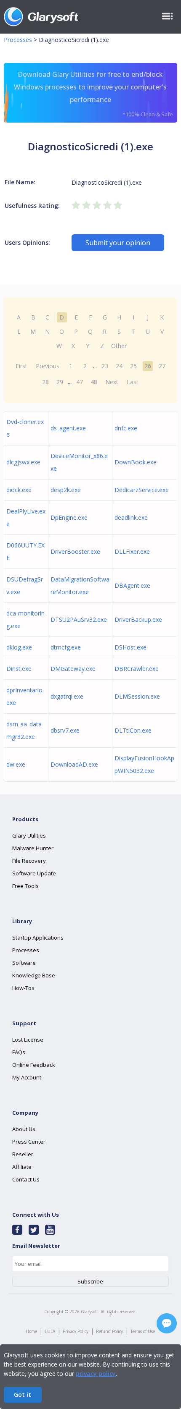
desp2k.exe (66, 490)
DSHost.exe (130, 647)
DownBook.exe (135, 462)
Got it (22, 1395)
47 (79, 382)
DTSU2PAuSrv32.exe (79, 619)
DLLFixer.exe (132, 551)
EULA (50, 1331)
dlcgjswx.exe (23, 462)
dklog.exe (19, 647)
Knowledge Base (33, 975)
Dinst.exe (19, 669)
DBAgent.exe (132, 585)
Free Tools (25, 886)
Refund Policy (109, 1331)
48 (93, 382)
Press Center (28, 1141)
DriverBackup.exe (138, 619)
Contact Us (26, 1179)
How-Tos (23, 988)
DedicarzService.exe (141, 490)
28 (45, 382)
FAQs (18, 1052)
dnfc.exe (125, 428)
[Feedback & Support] (167, 1323)
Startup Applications (38, 937)
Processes (18, 40)
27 (162, 366)
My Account (26, 1077)
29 (59, 382)
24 (119, 366)
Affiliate (22, 1167)
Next (111, 382)
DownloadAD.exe (74, 764)
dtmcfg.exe (66, 647)
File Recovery (29, 860)
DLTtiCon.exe (133, 730)
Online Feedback (33, 1065)
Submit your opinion (117, 242)
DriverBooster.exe (75, 551)
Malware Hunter (32, 848)
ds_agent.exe (68, 428)
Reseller (22, 1154)
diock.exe (19, 490)
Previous (47, 366)
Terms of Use (142, 1331)
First (21, 366)
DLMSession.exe (137, 696)
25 (133, 366)
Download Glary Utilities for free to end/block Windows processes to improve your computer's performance (93, 94)
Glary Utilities (29, 835)
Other (119, 346)
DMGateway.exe (73, 669)
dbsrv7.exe (65, 730)
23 (104, 366)
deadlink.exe (131, 517)
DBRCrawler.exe (136, 669)
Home (31, 1331)
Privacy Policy (75, 1331)
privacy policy (96, 1374)
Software (24, 962)
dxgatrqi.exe (67, 696)
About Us (23, 1129)
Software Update (34, 873)
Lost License (27, 1039)
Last (132, 382)
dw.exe (15, 764)
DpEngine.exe (69, 517)
